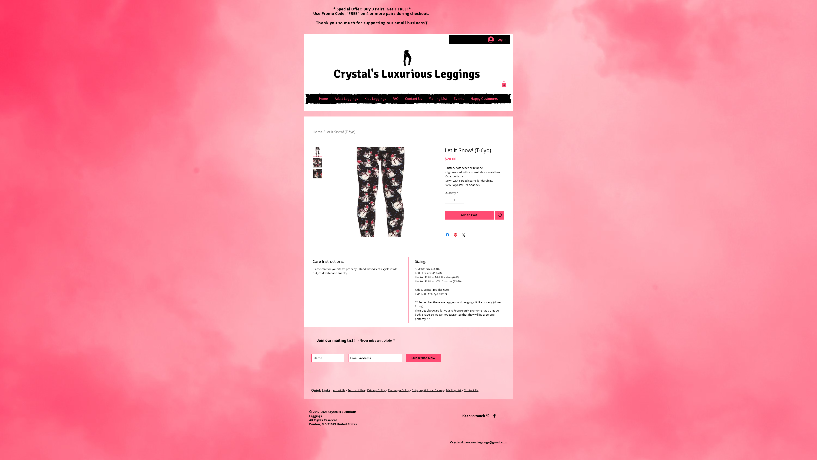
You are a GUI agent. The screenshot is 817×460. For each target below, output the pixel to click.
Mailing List (453, 390)
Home (318, 131)
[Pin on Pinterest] (455, 234)
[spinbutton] (454, 200)
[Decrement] (447, 200)
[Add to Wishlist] (499, 215)
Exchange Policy (399, 390)
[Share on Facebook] (447, 234)
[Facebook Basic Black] (494, 416)
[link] (504, 84)
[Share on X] (463, 234)
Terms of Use (356, 390)
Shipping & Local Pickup (428, 390)
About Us (339, 390)
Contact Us (471, 390)
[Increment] (461, 200)
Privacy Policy (376, 390)
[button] (346, 99)
